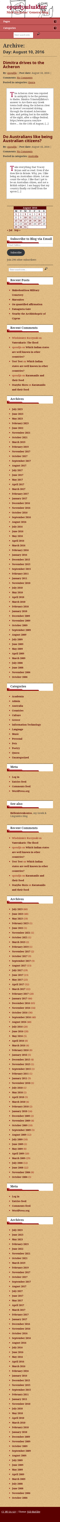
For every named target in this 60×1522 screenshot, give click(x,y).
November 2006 (21, 672)
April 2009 (18, 653)
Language (17, 729)
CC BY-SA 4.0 (9, 1511)
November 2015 (21, 564)
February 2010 (20, 606)
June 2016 (17, 531)
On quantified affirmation (27, 304)
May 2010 (17, 592)
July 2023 (17, 409)
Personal (17, 738)
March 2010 (18, 601)
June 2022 (17, 428)
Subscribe (16, 252)
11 (30, 217)
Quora (31, 82)
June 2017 (17, 475)
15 (16, 220)
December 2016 (21, 503)
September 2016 (21, 517)
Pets (14, 743)
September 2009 (21, 630)
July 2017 (17, 470)
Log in (15, 777)
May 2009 (17, 648)
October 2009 (20, 625)
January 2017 (19, 498)
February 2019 (20, 446)
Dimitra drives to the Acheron (23, 64)
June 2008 (17, 667)
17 (25, 220)
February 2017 (20, 493)
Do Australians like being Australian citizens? (27, 138)
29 (16, 227)
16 (20, 220)
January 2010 (19, 611)
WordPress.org (21, 791)
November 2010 (21, 583)
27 (39, 223)
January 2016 (19, 554)
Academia (18, 696)
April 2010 (18, 597)
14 (44, 217)
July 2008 (17, 662)
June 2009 (17, 644)
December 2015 (21, 559)
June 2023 (17, 413)
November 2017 (21, 451)
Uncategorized (20, 757)
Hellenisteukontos (21, 813)
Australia (33, 156)
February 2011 (20, 573)
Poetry (16, 748)
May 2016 (17, 536)
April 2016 (18, 540)
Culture (16, 715)
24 (25, 223)
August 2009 (19, 634)
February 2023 (20, 423)
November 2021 (21, 432)
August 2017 (19, 465)
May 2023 (17, 418)
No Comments (24, 77)
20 (39, 220)
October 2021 (20, 437)
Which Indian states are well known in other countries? (30, 352)
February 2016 (20, 550)
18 (30, 220)
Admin (16, 701)
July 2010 (17, 587)
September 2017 (21, 460)
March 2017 (18, 489)
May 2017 (17, 479)
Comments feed (21, 786)
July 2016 (17, 526)
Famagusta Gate (21, 309)
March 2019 (18, 442)
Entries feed (19, 781)
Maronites (18, 299)
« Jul (9, 230)
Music (15, 734)
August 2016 (19, 521)
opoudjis (12, 72)
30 (20, 227)
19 (34, 220)
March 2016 (18, 545)
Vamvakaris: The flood (25, 342)
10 (25, 217)
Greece (16, 719)
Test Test (17, 361)
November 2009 (21, 620)
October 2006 (20, 677)
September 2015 (21, 568)
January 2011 (19, 578)
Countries (18, 710)
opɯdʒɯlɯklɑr (26, 6)
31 (25, 227)
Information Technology (26, 724)
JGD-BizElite (33, 1511)
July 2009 (17, 639)
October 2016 (20, 512)
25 (30, 223)
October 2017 (20, 456)
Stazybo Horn (20, 384)
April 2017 (18, 484)
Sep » (17, 230)
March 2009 (18, 658)
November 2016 (21, 507)
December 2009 (21, 615)
